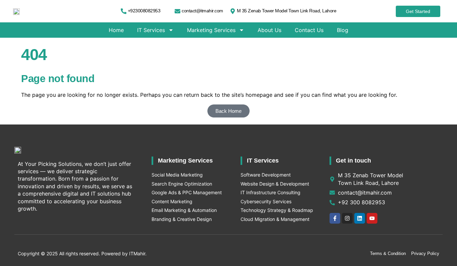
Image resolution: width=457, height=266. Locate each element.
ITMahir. (138, 253)
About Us (269, 30)
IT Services (151, 30)
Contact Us (309, 30)
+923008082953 (144, 10)
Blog (342, 30)
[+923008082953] (123, 11)
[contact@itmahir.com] (177, 11)
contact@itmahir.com (202, 10)
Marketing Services (211, 30)
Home (116, 30)
